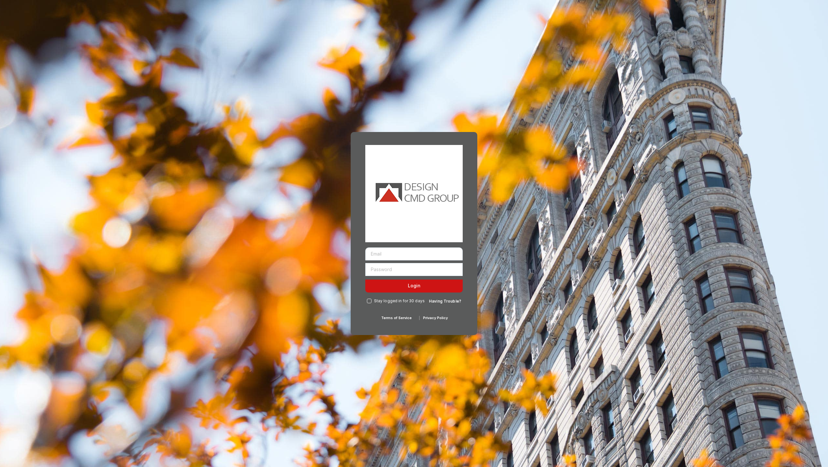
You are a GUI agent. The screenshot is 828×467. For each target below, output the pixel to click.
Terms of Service (396, 318)
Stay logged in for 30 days (399, 301)
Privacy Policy (435, 318)
